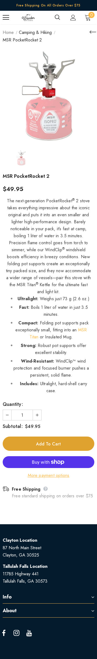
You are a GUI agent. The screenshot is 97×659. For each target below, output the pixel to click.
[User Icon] (73, 17)
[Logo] (28, 17)
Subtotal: (13, 426)
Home (8, 32)
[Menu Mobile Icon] (6, 17)
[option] (48, 96)
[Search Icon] (57, 17)
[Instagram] (16, 633)
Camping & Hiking (35, 32)
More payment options (49, 475)
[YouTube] (29, 633)
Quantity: (13, 404)
